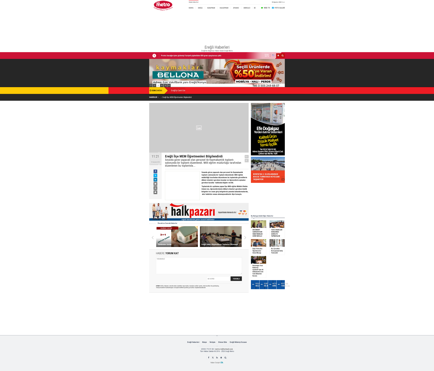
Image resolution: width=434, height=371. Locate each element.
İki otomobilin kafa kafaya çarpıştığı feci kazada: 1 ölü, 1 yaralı (185, 55)
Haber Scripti (215, 363)
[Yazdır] (155, 188)
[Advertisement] (138, 52)
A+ (246, 157)
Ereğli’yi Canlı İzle (178, 90)
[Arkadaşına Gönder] (155, 184)
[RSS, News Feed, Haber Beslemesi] (217, 357)
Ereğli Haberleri (193, 342)
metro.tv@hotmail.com (224, 349)
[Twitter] (155, 175)
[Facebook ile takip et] (209, 357)
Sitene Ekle (222, 342)
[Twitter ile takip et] (213, 357)
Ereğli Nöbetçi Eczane (238, 342)
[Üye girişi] (278, 55)
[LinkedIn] (155, 179)
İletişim (212, 342)
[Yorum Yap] (155, 192)
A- (247, 160)
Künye (204, 342)
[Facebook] (155, 171)
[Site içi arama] (282, 55)
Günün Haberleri (193, 2)
